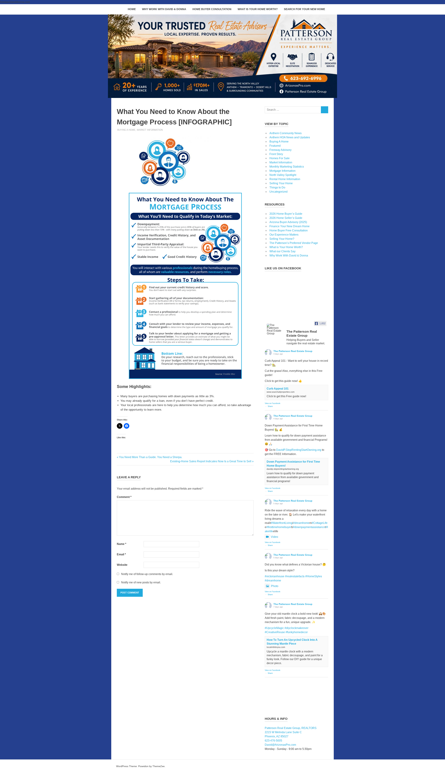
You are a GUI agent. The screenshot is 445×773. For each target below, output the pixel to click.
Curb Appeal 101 (278, 388)
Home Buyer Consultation (211, 9)
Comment (124, 496)
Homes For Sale (279, 158)
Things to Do (277, 187)
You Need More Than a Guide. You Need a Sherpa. (150, 457)
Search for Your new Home (304, 9)
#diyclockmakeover (296, 628)
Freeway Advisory (280, 149)
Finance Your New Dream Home (289, 226)
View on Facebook (272, 403)
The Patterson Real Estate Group (292, 351)
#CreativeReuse (275, 632)
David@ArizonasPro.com (280, 744)
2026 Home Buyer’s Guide (285, 213)
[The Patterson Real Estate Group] (275, 329)
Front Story (276, 154)
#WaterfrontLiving (281, 522)
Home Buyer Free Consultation (288, 230)
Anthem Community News (285, 133)
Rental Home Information (284, 179)
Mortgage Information (282, 170)
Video (274, 536)
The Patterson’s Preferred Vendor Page (293, 242)
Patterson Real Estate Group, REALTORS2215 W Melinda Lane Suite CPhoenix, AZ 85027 (291, 732)
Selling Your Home (281, 183)
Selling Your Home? (281, 238)
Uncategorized (278, 191)
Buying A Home (126, 130)
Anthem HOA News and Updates (289, 137)
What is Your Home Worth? (258, 9)
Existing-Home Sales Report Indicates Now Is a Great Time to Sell (210, 461)
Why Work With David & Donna (164, 9)
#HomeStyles (313, 576)
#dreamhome (301, 522)
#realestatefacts (295, 576)
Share (270, 406)
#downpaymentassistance (309, 527)
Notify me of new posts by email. (141, 582)
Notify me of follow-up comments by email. (147, 574)
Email (121, 554)
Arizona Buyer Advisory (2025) (288, 222)
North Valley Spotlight (282, 174)
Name (121, 543)
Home (132, 9)
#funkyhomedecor (297, 632)
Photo (274, 586)
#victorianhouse (274, 576)
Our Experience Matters (283, 234)
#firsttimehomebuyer (278, 527)
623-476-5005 (273, 740)
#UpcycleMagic (274, 628)
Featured (275, 145)
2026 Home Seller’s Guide (285, 217)
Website (122, 564)
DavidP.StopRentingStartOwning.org (298, 449)
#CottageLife (319, 522)
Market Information (150, 130)
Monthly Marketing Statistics (286, 166)
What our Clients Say (282, 251)
